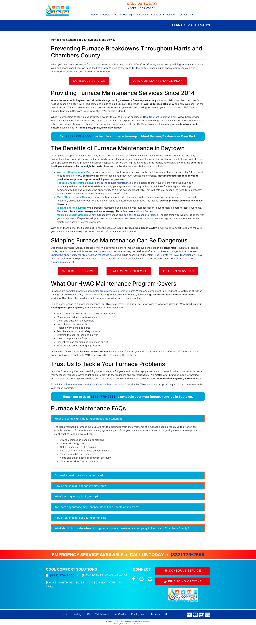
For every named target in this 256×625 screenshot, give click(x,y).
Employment (138, 614)
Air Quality (143, 14)
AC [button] (117, 14)
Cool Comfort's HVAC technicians (174, 254)
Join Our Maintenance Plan (158, 80)
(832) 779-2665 (142, 8)
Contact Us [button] (184, 14)
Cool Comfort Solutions (156, 116)
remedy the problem (124, 355)
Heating (77, 614)
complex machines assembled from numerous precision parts (100, 290)
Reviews (171, 14)
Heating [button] (128, 14)
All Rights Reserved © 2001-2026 (138, 621)
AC (88, 614)
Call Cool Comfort (129, 271)
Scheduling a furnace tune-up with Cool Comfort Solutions (84, 384)
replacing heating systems (82, 155)
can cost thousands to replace (141, 214)
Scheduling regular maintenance (113, 182)
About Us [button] (156, 14)
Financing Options (185, 581)
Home (94, 14)
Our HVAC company (62, 371)
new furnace (98, 214)
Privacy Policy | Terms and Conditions (128, 624)
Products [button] (105, 14)
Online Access (121, 621)
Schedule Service (89, 80)
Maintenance (102, 614)
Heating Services (178, 271)
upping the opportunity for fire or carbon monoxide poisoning (86, 254)
